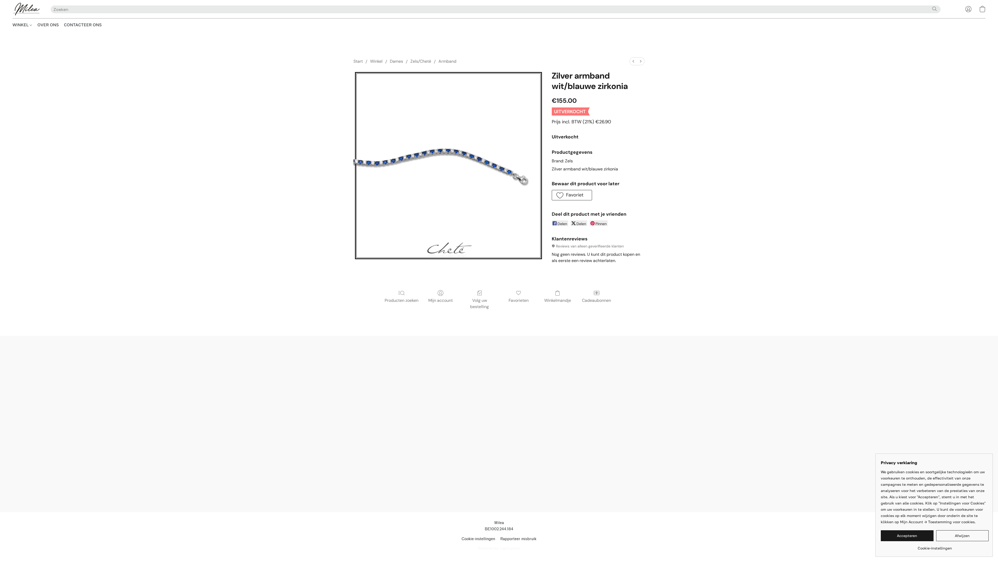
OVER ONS (48, 24)
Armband (447, 61)
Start (358, 61)
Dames (396, 61)
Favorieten (519, 300)
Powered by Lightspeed (499, 548)
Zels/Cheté (420, 61)
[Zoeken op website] (934, 8)
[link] (935, 546)
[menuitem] (633, 61)
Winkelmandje (557, 300)
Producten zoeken (401, 300)
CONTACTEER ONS (83, 24)
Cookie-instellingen (478, 539)
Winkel (376, 61)
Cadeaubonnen (596, 300)
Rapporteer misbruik (518, 539)
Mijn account (440, 300)
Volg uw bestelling (479, 303)
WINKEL (21, 24)
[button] (26, 9)
